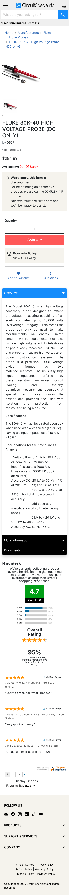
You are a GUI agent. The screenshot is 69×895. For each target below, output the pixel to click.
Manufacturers (28, 32)
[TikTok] (35, 814)
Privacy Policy (45, 864)
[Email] (7, 814)
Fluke (47, 32)
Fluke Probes (18, 37)
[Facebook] (14, 814)
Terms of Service (24, 864)
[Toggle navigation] (5, 5)
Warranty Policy (44, 869)
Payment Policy (46, 873)
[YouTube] (42, 814)
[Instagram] (21, 814)
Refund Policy (24, 869)
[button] (5, 5)
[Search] (63, 14)
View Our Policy (24, 258)
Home (9, 32)
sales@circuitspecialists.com (31, 201)
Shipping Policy (25, 873)
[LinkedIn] (28, 814)
